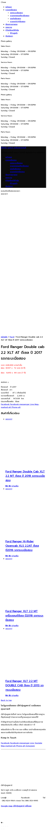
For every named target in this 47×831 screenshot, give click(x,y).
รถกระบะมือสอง (16, 12)
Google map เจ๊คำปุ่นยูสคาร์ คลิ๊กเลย (16, 806)
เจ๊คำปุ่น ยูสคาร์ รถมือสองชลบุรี (13, 147)
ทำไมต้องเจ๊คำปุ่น (12, 30)
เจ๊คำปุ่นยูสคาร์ (36, 797)
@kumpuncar (14, 797)
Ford (12, 337)
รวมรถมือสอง (11, 10)
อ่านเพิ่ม (15, 486)
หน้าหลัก (4, 337)
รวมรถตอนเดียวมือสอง (19, 15)
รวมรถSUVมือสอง (17, 21)
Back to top (6, 700)
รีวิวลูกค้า (14, 33)
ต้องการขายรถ (11, 24)
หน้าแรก (8, 7)
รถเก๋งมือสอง (15, 18)
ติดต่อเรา (9, 36)
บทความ (8, 27)
